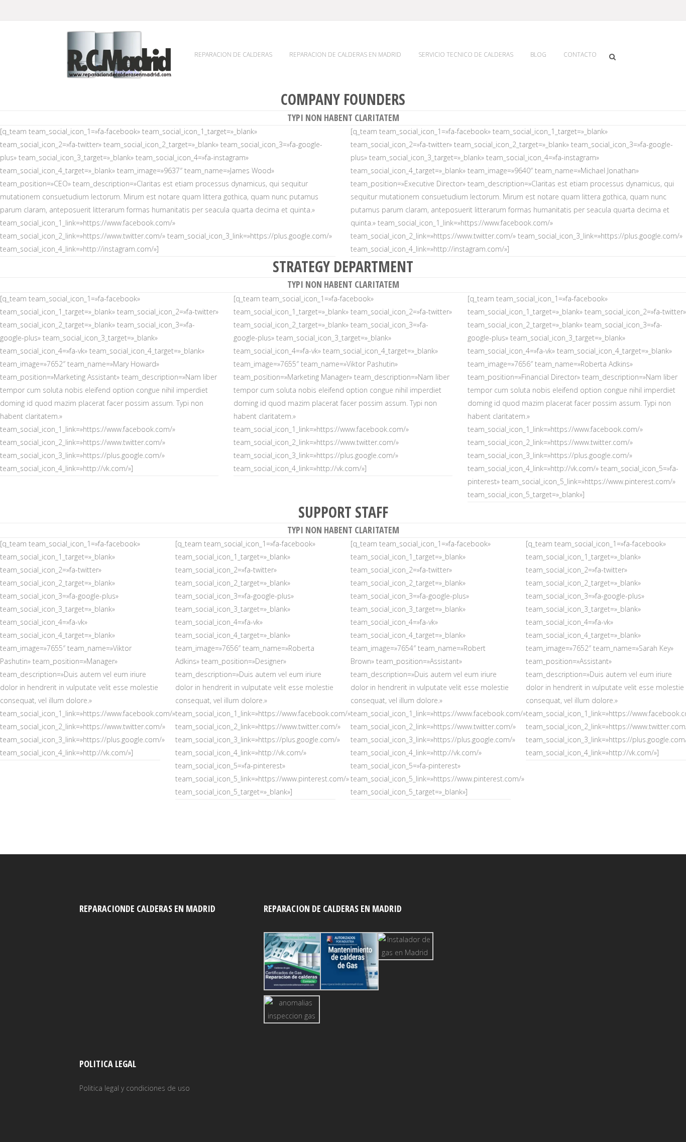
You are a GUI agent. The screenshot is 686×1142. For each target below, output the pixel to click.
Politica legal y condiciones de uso (134, 1088)
